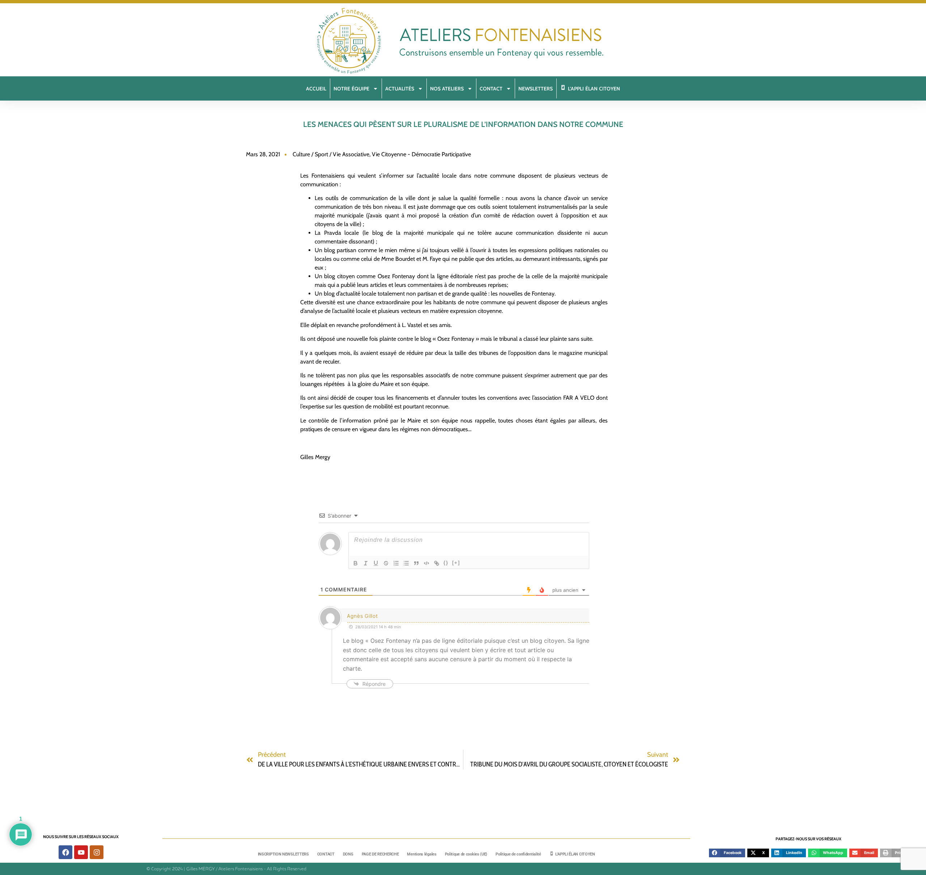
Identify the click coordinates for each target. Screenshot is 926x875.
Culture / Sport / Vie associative (331, 154)
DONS (348, 854)
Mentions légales (421, 854)
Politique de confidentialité (518, 854)
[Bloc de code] (426, 563)
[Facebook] (65, 852)
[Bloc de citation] (416, 563)
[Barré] (386, 563)
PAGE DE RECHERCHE (380, 854)
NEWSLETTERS (535, 88)
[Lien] (437, 563)
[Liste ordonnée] (396, 563)
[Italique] (366, 563)
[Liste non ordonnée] (406, 563)
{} (446, 562)
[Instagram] (96, 852)
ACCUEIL (316, 88)
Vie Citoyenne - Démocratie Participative (421, 154)
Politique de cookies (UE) (466, 854)
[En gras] (356, 563)
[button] (727, 853)
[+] (456, 562)
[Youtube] (81, 852)
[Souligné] (376, 563)
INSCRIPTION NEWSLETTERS (283, 854)
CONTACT (326, 854)
